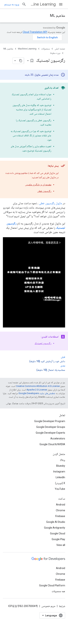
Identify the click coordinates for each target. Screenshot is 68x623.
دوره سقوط (55, 53)
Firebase (60, 516)
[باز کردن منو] (60, 4)
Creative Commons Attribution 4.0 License (38, 386)
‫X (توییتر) (60, 483)
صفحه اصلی (60, 48)
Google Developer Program (49, 421)
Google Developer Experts (50, 432)
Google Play (58, 539)
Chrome (60, 510)
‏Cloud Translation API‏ (35, 32)
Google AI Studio (55, 521)
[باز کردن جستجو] (24, 4)
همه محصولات (58, 591)
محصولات (45, 48)
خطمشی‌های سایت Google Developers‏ (36, 393)
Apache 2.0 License (36, 389)
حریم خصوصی (48, 606)
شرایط (62, 606)
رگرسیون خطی (44, 191)
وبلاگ (62, 460)
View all (60, 545)
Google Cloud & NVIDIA (52, 444)
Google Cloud (57, 533)
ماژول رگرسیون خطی (50, 203)
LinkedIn (60, 477)
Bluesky (60, 465)
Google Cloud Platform (52, 585)
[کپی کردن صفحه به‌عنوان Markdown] (20, 61)
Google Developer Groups (50, 427)
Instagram (59, 471)
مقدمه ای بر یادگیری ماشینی (38, 184)
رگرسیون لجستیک (43, 343)
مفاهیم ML (57, 15)
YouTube (60, 488)
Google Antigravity (54, 527)
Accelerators (57, 438)
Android (60, 504)
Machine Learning (42, 4)
